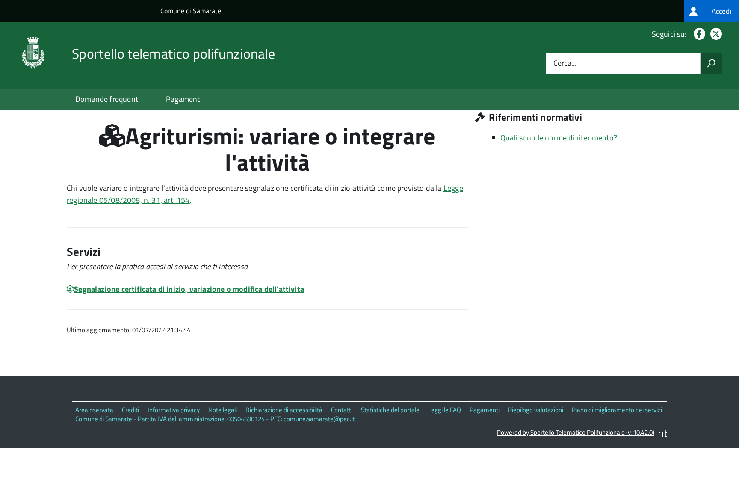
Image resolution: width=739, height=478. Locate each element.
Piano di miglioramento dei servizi (617, 410)
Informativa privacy (174, 410)
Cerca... (564, 63)
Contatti (341, 410)
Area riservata (94, 410)
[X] (714, 34)
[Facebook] (697, 34)
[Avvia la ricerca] (711, 63)
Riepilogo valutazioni (535, 410)
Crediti (130, 410)
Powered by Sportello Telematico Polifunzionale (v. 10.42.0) (575, 432)
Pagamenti (184, 99)
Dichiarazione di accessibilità (283, 410)
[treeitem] (711, 11)
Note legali (222, 410)
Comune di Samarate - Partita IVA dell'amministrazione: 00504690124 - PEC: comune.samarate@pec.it (215, 419)
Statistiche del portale (390, 410)
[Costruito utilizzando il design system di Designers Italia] (663, 434)
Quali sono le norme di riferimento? (558, 137)
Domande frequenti (107, 99)
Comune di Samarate (190, 11)
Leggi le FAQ (444, 410)
